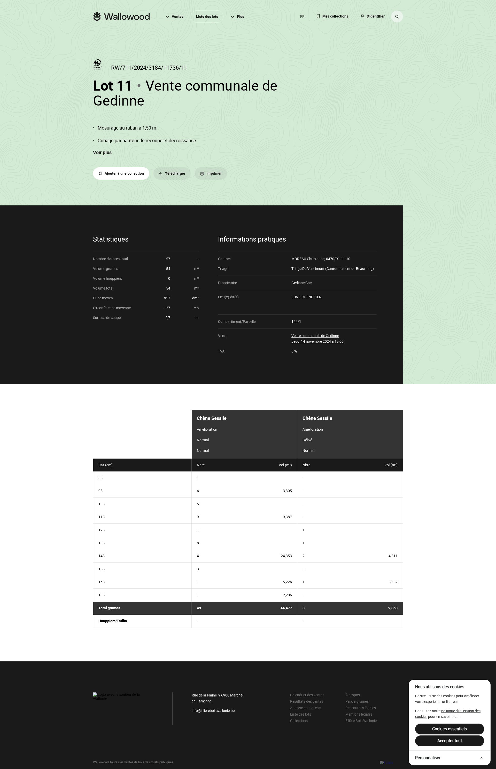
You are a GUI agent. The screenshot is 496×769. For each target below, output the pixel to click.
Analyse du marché (305, 707)
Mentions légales (358, 714)
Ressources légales (360, 707)
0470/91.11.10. (338, 258)
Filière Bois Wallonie (361, 720)
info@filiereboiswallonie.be (213, 710)
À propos (352, 695)
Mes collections (335, 16)
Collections (299, 720)
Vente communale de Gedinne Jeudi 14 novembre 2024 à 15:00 (317, 338)
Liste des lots (207, 16)
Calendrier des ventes (307, 695)
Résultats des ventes (306, 701)
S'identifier (376, 16)
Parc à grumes (357, 701)
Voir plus (102, 152)
